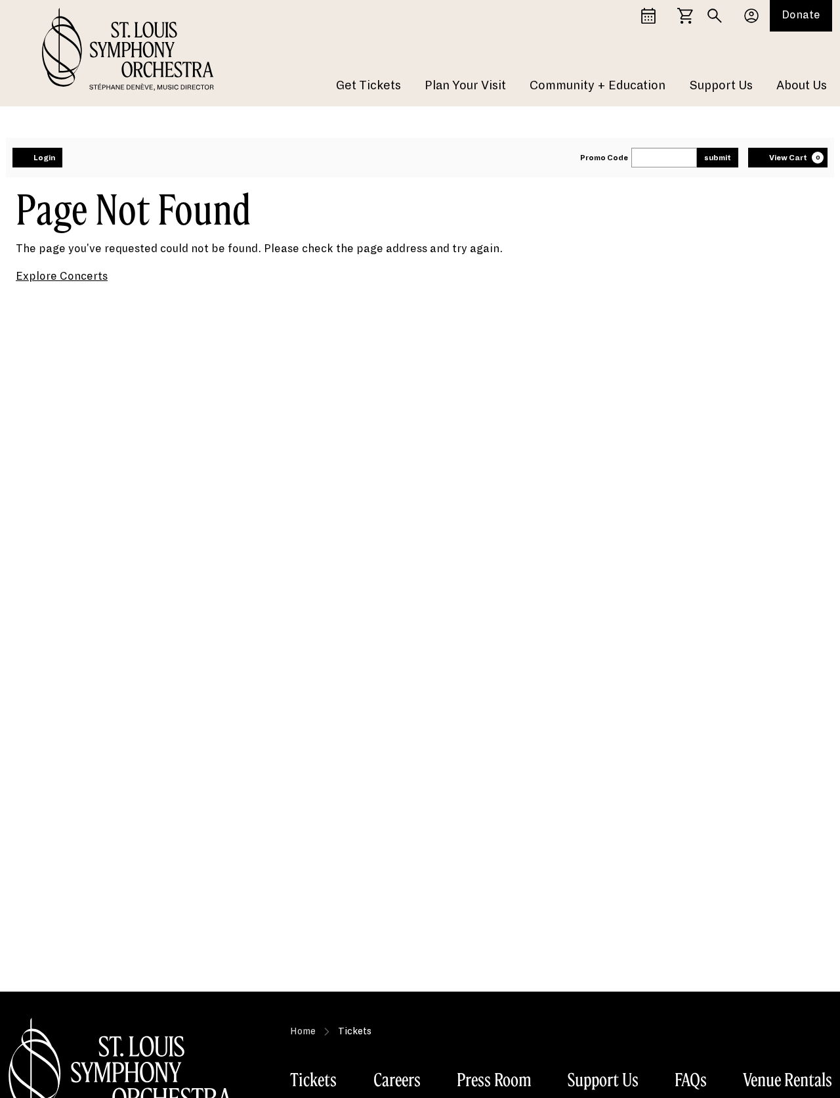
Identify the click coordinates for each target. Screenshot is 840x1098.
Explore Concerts (62, 276)
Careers (397, 1079)
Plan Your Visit (465, 85)
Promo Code (604, 158)
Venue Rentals (787, 1079)
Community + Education (597, 85)
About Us (801, 85)
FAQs (691, 1079)
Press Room (494, 1079)
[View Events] (648, 16)
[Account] (751, 16)
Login (44, 158)
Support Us (721, 85)
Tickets (313, 1079)
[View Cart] (685, 16)
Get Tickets (368, 85)
